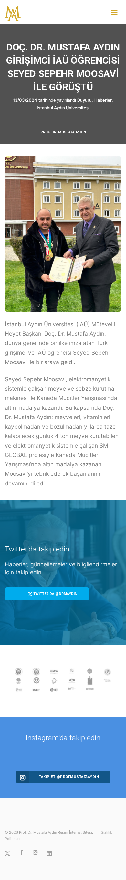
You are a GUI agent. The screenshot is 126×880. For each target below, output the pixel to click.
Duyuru (84, 100)
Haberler (103, 100)
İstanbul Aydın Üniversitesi (63, 108)
